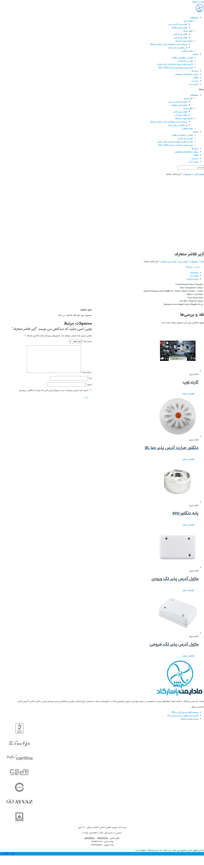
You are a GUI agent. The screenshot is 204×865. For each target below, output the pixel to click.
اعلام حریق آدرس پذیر (177, 24)
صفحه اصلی (199, 174)
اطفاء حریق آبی (180, 37)
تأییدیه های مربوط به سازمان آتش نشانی (175, 64)
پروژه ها (195, 71)
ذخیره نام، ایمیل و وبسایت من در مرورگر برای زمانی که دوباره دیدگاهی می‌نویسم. (53, 390)
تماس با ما (193, 84)
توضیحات (194, 272)
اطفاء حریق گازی (180, 34)
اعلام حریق (188, 21)
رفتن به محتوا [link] (198, 1)
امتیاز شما (87, 341)
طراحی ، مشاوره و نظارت (182, 57)
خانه (202, 261)
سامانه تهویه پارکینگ (184, 41)
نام (90, 378)
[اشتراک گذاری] (191, 858)
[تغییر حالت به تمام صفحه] (182, 858)
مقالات (195, 77)
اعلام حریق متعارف (179, 27)
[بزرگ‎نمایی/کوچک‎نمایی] (173, 858)
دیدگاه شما (86, 372)
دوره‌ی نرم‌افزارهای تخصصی (186, 74)
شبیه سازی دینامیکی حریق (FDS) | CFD (175, 67)
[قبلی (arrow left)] (200, 862)
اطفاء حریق (188, 31)
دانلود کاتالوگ (192, 279)
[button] (102, 89)
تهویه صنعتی (187, 51)
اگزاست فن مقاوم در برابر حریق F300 (182, 715)
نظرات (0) (194, 275)
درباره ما (195, 81)
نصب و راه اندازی (185, 61)
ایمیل (88, 384)
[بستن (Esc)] (200, 858)
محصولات (194, 17)
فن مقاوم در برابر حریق (177, 47)
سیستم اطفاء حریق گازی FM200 (184, 712)
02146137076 (102, 838)
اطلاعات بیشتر (188, 393)
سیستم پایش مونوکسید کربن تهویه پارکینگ (168, 44)
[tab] (99, 272)
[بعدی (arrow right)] (191, 862)
